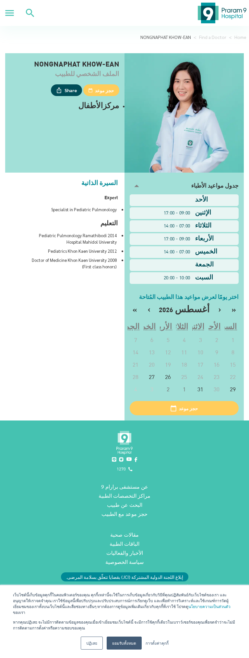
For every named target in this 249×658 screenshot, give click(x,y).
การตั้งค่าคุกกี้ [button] (157, 643)
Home (240, 37)
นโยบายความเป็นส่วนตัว (209, 606)
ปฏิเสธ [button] (91, 643)
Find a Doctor (212, 37)
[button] (184, 186)
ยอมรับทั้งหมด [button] (124, 643)
